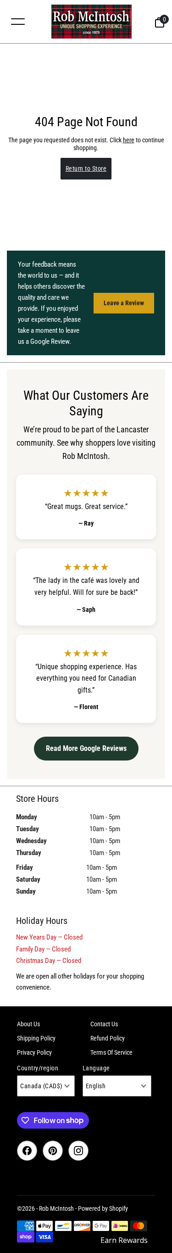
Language (96, 1068)
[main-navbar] (18, 21)
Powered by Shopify (103, 1208)
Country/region (37, 1068)
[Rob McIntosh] (91, 22)
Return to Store (86, 168)
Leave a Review (124, 303)
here (128, 140)
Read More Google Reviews (86, 748)
